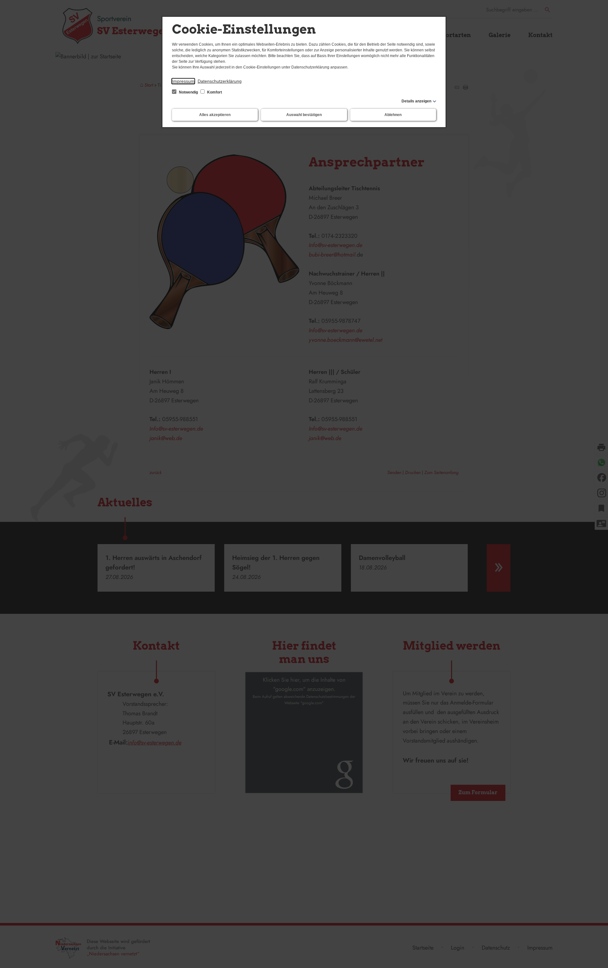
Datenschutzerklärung (220, 81)
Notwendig (188, 92)
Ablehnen (393, 115)
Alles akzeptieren (215, 115)
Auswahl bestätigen (304, 115)
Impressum (183, 81)
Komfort (214, 92)
